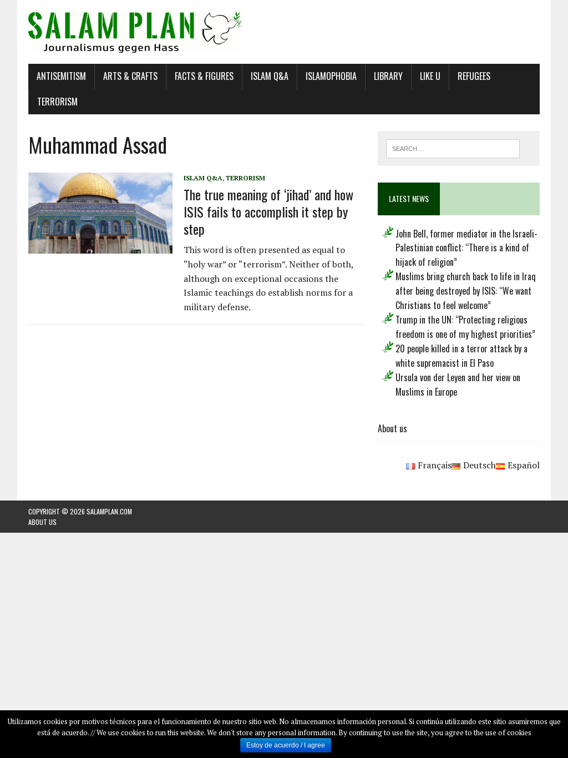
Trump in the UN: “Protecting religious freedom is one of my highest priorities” (465, 327)
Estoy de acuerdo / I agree (285, 745)
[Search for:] (453, 148)
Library (388, 76)
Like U (430, 76)
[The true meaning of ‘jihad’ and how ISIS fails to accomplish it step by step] (100, 246)
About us (392, 428)
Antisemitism (61, 76)
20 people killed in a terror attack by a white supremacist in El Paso (461, 356)
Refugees (474, 76)
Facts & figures (204, 76)
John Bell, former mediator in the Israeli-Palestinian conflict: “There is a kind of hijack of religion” (466, 248)
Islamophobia (331, 76)
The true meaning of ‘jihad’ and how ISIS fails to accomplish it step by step (268, 211)
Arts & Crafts (130, 76)
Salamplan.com (109, 511)
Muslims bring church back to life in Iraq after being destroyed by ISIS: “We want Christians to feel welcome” (465, 290)
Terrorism (57, 101)
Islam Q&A (269, 76)
